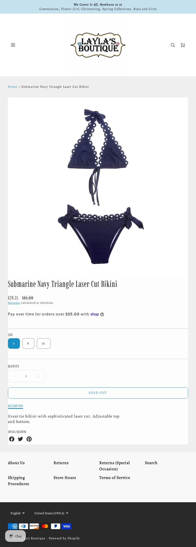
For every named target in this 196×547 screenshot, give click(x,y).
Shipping (14, 303)
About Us (16, 463)
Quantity (14, 366)
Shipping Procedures (18, 481)
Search (151, 463)
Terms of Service (114, 477)
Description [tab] (15, 406)
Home (12, 86)
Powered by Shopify (64, 538)
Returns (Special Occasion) (114, 466)
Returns (61, 463)
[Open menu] (13, 45)
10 (43, 343)
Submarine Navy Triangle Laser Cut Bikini (55, 86)
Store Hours (65, 477)
